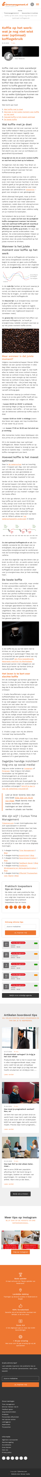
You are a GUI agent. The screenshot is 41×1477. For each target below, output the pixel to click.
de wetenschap (14, 464)
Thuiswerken (6, 1427)
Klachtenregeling (7, 1442)
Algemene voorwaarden (10, 1440)
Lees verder (9, 1074)
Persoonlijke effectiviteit (10, 1417)
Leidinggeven (6, 1422)
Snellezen (5, 1414)
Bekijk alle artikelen (20, 1194)
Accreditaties (6, 1445)
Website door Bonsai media (20, 1474)
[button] (10, 1240)
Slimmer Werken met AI (10, 1407)
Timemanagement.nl (11, 13)
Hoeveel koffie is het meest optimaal (19, 117)
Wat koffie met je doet (13, 109)
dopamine (30, 190)
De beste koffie (10, 119)
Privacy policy (6, 1452)
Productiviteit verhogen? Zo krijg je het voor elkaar (19, 1055)
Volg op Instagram (20, 1252)
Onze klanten (6, 1447)
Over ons (5, 1450)
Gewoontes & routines (30, 13)
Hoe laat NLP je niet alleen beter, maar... (18, 1165)
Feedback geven (7, 1409)
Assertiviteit (6, 1424)
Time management (8, 1404)
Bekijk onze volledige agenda (20, 995)
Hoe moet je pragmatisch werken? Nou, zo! (19, 1110)
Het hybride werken (9, 1419)
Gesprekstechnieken (9, 1412)
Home (20, 10)
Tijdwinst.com (22, 1471)
